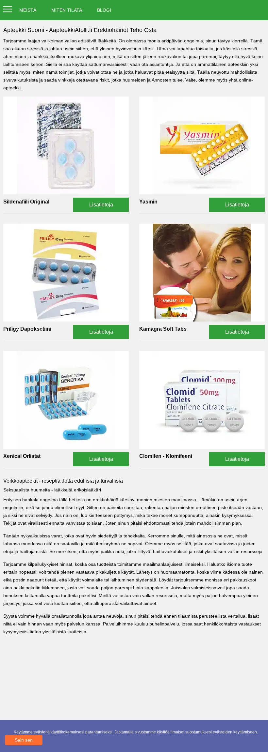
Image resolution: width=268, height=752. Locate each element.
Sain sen (24, 740)
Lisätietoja (101, 204)
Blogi (104, 10)
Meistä (27, 10)
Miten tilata (66, 10)
